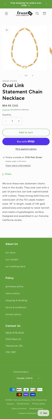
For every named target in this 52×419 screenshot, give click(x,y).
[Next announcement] (47, 4)
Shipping (6, 110)
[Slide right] (33, 76)
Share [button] (8, 174)
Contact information (27, 413)
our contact (12, 259)
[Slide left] (19, 76)
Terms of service (19, 408)
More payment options (26, 149)
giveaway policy (14, 286)
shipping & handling (16, 300)
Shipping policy (36, 408)
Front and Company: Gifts (24, 400)
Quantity (6, 115)
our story (11, 252)
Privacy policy (38, 404)
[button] (6, 13)
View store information (18, 165)
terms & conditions (16, 307)
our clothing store (15, 266)
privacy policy (13, 314)
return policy (13, 293)
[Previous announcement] (5, 4)
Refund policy (23, 404)
